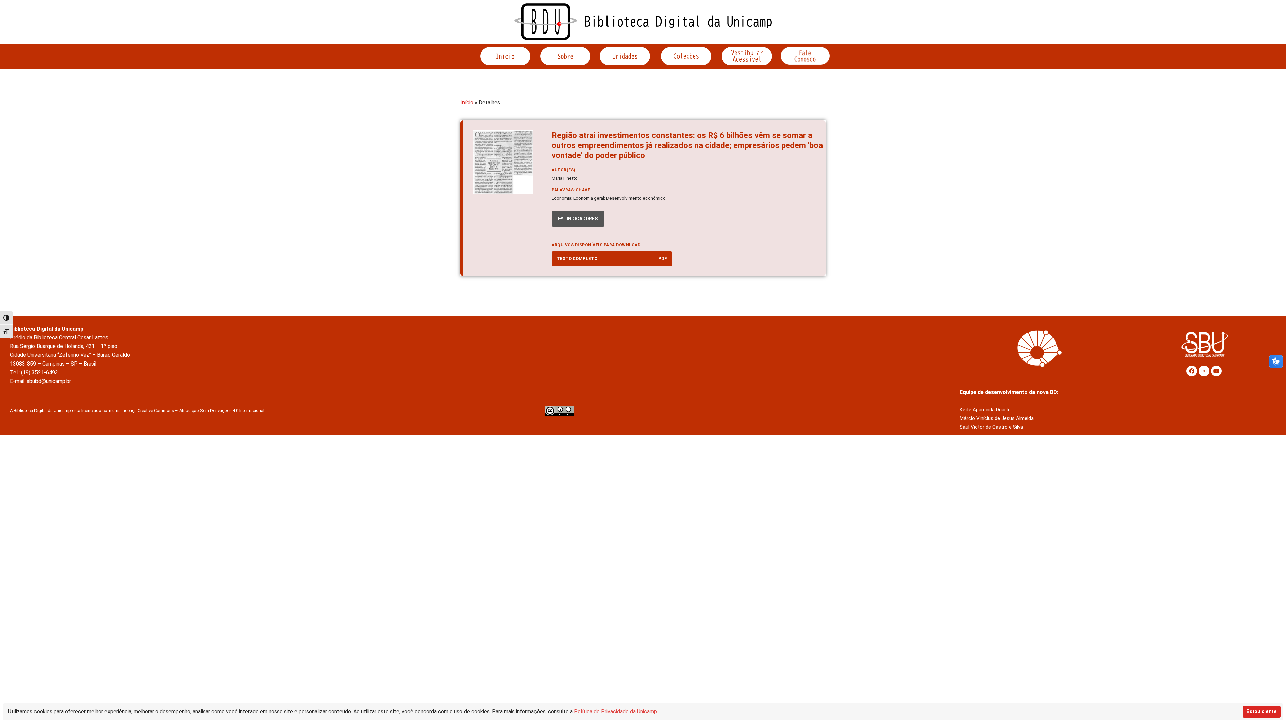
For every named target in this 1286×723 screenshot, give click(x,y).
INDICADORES (582, 218)
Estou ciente (1261, 711)
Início (466, 102)
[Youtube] (1216, 371)
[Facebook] (1191, 371)
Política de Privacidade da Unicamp (615, 711)
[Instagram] (1204, 371)
